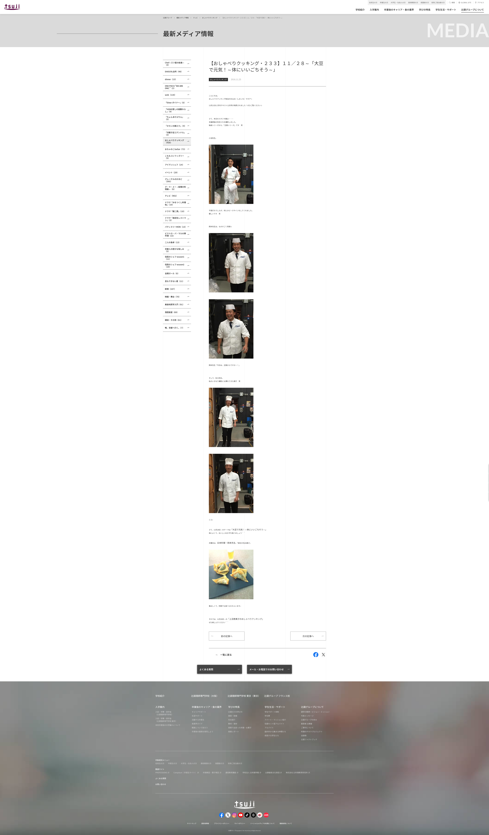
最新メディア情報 (182, 18)
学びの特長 (234, 706)
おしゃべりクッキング (209, 18)
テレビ (195, 18)
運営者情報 (205, 823)
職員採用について (286, 823)
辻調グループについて (312, 706)
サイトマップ (191, 823)
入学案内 (160, 706)
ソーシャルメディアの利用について (262, 823)
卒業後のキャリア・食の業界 (207, 706)
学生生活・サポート (275, 706)
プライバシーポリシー (221, 823)
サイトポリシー (239, 823)
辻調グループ (167, 18)
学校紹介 (160, 695)
